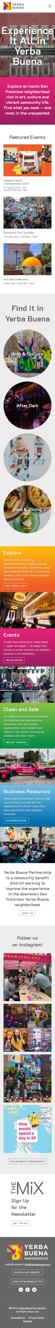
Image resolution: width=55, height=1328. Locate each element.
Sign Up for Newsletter (27, 1281)
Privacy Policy (36, 1317)
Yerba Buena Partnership (32, 1307)
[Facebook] (27, 1289)
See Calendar (14, 660)
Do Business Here (16, 820)
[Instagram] (21, 1289)
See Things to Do (16, 585)
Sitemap (27, 1321)
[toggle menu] (49, 6)
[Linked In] (34, 1289)
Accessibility (18, 1317)
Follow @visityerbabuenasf (27, 1161)
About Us (27, 913)
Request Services (16, 742)
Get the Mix (20, 1223)
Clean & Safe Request (27, 1272)
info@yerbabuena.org (37, 1264)
